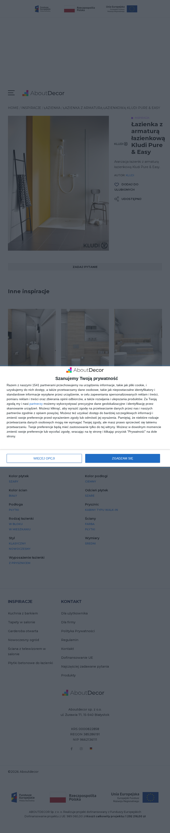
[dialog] (85, 416)
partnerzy (36, 403)
